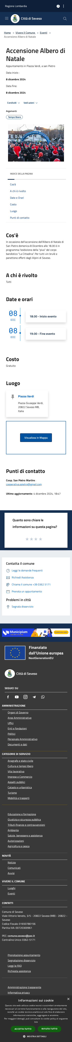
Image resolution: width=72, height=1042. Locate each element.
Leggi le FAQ (15, 966)
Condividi (12, 103)
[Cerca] (65, 19)
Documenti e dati (17, 744)
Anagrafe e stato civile (20, 761)
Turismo (12, 793)
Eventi (43, 33)
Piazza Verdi (26, 396)
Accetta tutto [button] (23, 1029)
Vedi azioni (29, 103)
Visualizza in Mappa (36, 438)
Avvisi (11, 873)
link (36, 1022)
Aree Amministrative (19, 718)
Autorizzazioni (16, 841)
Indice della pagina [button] (21, 173)
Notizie (12, 862)
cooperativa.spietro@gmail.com (24, 484)
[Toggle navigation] (7, 18)
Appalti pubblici (16, 782)
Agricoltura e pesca (18, 846)
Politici (11, 734)
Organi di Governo (18, 712)
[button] (35, 1036)
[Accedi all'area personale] (58, 6)
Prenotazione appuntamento (24, 955)
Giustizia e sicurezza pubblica (24, 820)
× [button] (68, 999)
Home (7, 33)
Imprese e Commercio (20, 777)
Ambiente (13, 830)
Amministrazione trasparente (24, 987)
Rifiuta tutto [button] (49, 1028)
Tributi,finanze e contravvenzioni (26, 825)
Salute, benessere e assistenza (25, 835)
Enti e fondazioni (17, 728)
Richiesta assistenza (19, 971)
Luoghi (11, 888)
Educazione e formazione (22, 814)
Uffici (11, 723)
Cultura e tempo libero (20, 766)
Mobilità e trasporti (18, 798)
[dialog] (36, 1019)
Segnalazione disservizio (21, 960)
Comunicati (14, 868)
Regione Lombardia (16, 6)
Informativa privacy (19, 993)
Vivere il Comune (26, 33)
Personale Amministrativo (22, 739)
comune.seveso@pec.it (21, 936)
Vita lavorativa (16, 771)
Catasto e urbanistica (20, 787)
